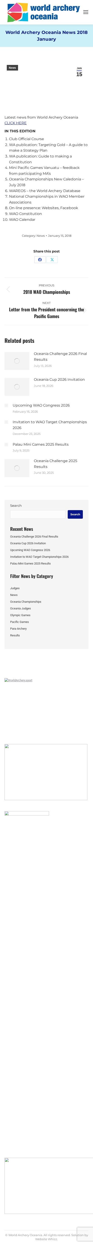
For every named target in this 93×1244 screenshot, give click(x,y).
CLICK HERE (16, 123)
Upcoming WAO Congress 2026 (41, 405)
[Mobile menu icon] (85, 12)
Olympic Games (20, 615)
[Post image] (17, 361)
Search (16, 505)
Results (15, 635)
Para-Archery (18, 628)
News (12, 67)
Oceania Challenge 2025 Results (55, 464)
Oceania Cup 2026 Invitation (59, 379)
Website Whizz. (46, 1239)
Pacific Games (19, 622)
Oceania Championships (25, 601)
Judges (15, 588)
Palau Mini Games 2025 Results (41, 444)
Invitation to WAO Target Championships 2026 (50, 425)
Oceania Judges (20, 608)
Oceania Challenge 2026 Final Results (60, 357)
